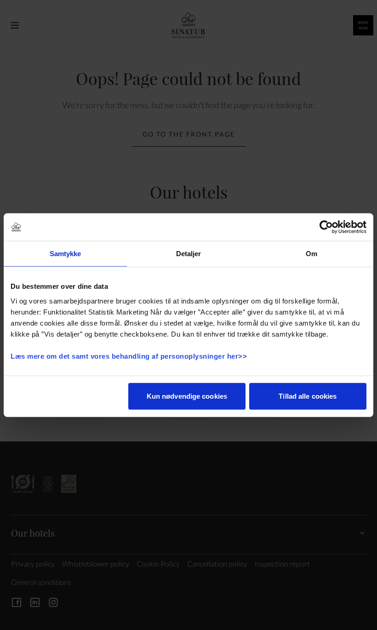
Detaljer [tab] (188, 254)
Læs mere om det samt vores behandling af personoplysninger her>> (130, 356)
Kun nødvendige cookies (187, 396)
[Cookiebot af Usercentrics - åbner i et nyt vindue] (326, 227)
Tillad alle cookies (308, 396)
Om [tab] (311, 254)
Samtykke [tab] (65, 254)
